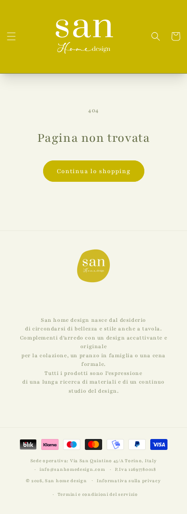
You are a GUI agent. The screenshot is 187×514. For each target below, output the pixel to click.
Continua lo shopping (94, 171)
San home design (66, 480)
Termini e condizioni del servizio (98, 494)
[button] (11, 36)
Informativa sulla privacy (129, 481)
